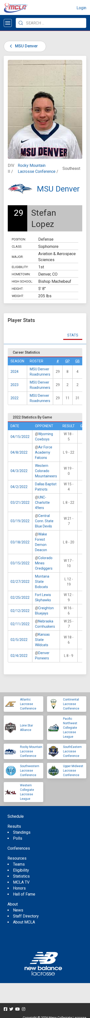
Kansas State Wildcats (42, 639)
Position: (19, 239)
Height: (18, 289)
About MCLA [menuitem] (24, 922)
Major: (18, 257)
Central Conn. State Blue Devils (44, 521)
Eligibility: (20, 267)
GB (77, 361)
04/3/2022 (19, 471)
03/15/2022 (20, 563)
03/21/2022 (20, 503)
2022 (14, 398)
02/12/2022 (20, 611)
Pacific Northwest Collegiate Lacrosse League (70, 727)
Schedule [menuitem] (16, 816)
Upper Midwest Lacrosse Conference (73, 770)
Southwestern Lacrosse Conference (29, 770)
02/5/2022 (19, 640)
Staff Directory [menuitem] (26, 916)
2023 (14, 385)
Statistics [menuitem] (21, 876)
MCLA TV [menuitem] (21, 882)
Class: (17, 246)
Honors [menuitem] (19, 888)
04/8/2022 (19, 452)
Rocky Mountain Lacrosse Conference (31, 751)
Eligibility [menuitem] (21, 870)
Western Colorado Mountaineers (46, 471)
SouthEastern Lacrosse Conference (72, 751)
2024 (14, 372)
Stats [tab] (72, 335)
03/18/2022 (20, 542)
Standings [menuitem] (21, 832)
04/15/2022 (20, 437)
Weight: (18, 296)
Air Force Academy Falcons (43, 452)
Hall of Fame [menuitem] (24, 894)
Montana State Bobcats (42, 581)
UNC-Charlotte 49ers (42, 502)
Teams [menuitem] (19, 864)
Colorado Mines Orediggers (43, 563)
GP (67, 361)
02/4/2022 (19, 656)
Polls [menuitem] (17, 838)
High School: (22, 281)
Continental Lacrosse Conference (71, 704)
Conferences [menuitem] (19, 848)
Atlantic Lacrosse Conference (28, 704)
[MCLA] (16, 7)
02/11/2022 (20, 624)
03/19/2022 (20, 521)
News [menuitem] (18, 910)
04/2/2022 (19, 487)
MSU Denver (26, 46)
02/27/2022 (20, 582)
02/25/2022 (20, 598)
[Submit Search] (21, 23)
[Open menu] (8, 23)
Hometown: (21, 274)
